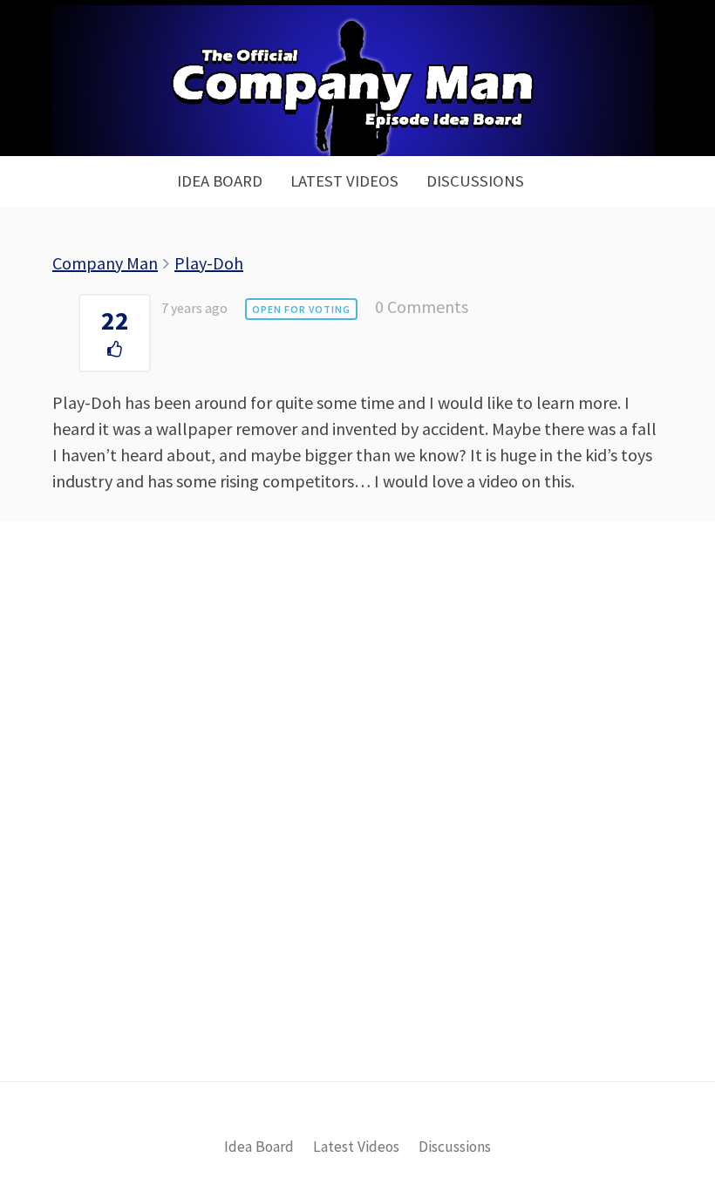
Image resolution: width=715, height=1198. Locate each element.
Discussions (475, 181)
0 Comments (421, 306)
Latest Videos (344, 181)
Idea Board (219, 181)
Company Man (105, 263)
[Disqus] (357, 830)
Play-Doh (208, 263)
